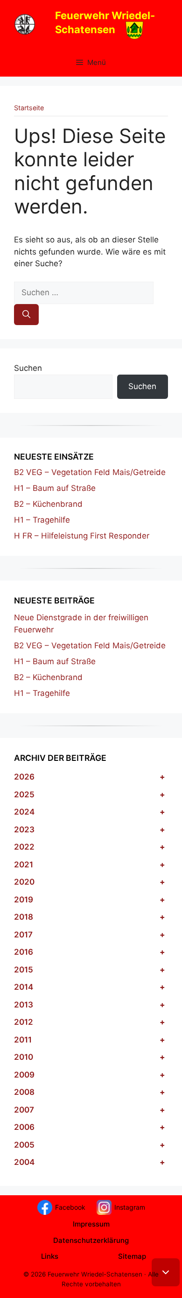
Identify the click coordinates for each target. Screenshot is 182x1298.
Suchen (28, 368)
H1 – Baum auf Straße (55, 488)
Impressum (91, 1224)
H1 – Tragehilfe (42, 520)
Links (49, 1256)
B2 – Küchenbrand (48, 504)
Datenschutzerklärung (91, 1240)
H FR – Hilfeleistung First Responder (81, 535)
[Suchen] (26, 315)
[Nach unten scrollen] (166, 1272)
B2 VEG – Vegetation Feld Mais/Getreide (90, 472)
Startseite (29, 108)
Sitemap (132, 1256)
